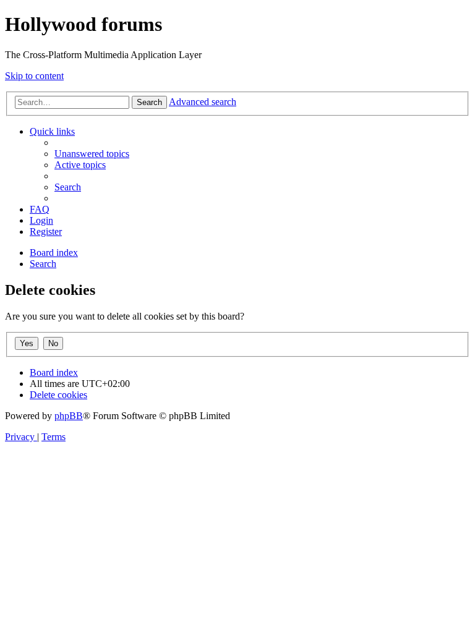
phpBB (68, 415)
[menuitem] (91, 153)
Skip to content (34, 75)
